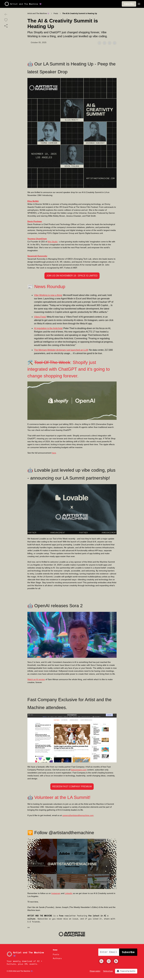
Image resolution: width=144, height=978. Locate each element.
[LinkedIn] (101, 961)
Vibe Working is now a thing (48, 295)
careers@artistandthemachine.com (78, 815)
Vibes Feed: (40, 317)
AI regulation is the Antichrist (48, 328)
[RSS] (116, 961)
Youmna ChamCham (37, 239)
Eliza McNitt (33, 201)
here (54, 453)
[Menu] (139, 3)
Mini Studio (53, 241)
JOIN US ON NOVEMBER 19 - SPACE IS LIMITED (72, 275)
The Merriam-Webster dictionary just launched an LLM (61, 350)
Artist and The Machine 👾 (38, 13)
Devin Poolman (34, 221)
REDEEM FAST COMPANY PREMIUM (72, 786)
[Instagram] (109, 961)
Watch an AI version (36, 679)
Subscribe (129, 4)
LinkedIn (68, 893)
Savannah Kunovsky (37, 256)
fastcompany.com (78, 770)
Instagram (55, 893)
